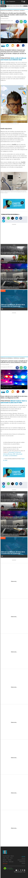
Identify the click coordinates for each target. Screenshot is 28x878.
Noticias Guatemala (7, 10)
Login (7, 1)
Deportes (5, 859)
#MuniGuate (19, 454)
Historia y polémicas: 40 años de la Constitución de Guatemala (13, 305)
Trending (9, 859)
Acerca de (23, 858)
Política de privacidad (21, 859)
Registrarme (12, 1)
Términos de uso (22, 861)
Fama (11, 857)
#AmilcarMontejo (7, 454)
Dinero (7, 857)
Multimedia (11, 861)
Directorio (23, 863)
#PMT (14, 454)
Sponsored (5, 863)
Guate (4, 857)
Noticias (16, 10)
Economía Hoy (6, 855)
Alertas (22, 10)
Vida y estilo (5, 861)
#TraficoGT (18, 452)
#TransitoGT (12, 452)
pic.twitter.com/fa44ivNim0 (10, 455)
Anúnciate (23, 856)
